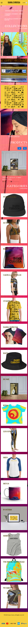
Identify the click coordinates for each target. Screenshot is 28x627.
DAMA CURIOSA (14, 136)
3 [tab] (11, 181)
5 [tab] (13, 181)
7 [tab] (15, 181)
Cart (25, 2)
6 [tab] (14, 181)
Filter (4, 5)
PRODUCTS (18, 142)
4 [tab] (12, 181)
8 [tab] (16, 181)
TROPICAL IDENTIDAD (14, 57)
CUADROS (14, 109)
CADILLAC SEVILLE (14, 83)
